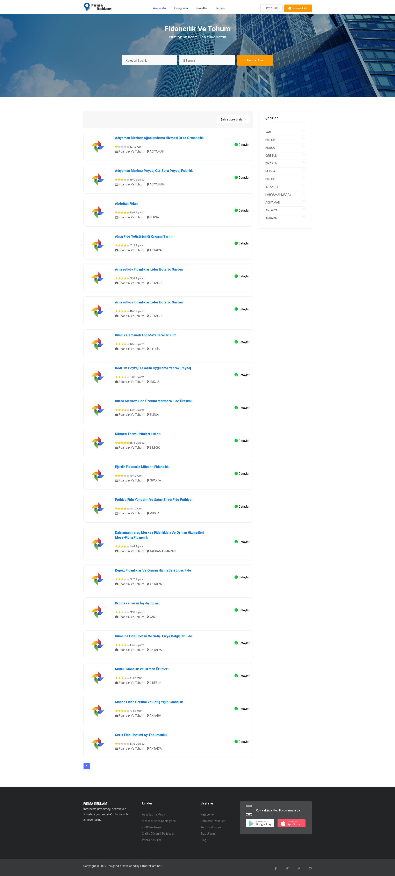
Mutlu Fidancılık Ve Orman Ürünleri (141, 669)
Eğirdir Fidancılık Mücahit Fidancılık (142, 467)
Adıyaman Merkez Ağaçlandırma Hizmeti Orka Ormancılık (159, 138)
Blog (203, 840)
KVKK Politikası (151, 827)
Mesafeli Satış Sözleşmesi (159, 821)
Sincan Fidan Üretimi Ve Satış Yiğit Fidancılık (149, 702)
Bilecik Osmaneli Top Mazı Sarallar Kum (145, 335)
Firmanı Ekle (299, 8)
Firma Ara (255, 60)
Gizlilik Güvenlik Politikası (158, 833)
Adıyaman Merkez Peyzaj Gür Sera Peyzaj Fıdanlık (154, 171)
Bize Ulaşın (208, 833)
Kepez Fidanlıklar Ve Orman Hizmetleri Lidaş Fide (153, 570)
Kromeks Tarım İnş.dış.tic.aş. (137, 603)
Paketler (201, 8)
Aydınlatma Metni (153, 814)
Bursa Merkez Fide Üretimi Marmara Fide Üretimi (153, 401)
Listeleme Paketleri (213, 821)
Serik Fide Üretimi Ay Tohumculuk (141, 735)
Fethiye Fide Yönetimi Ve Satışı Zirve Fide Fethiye (153, 500)
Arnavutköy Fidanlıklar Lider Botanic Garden (149, 269)
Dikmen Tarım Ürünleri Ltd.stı (137, 434)
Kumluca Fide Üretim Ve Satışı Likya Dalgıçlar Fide (153, 636)
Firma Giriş (271, 8)
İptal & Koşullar (151, 840)
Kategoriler (181, 8)
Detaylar (244, 144)
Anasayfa (159, 8)
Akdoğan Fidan (126, 204)
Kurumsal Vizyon (211, 827)
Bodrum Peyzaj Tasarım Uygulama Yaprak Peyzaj (153, 368)
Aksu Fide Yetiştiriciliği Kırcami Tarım (143, 236)
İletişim (220, 8)
